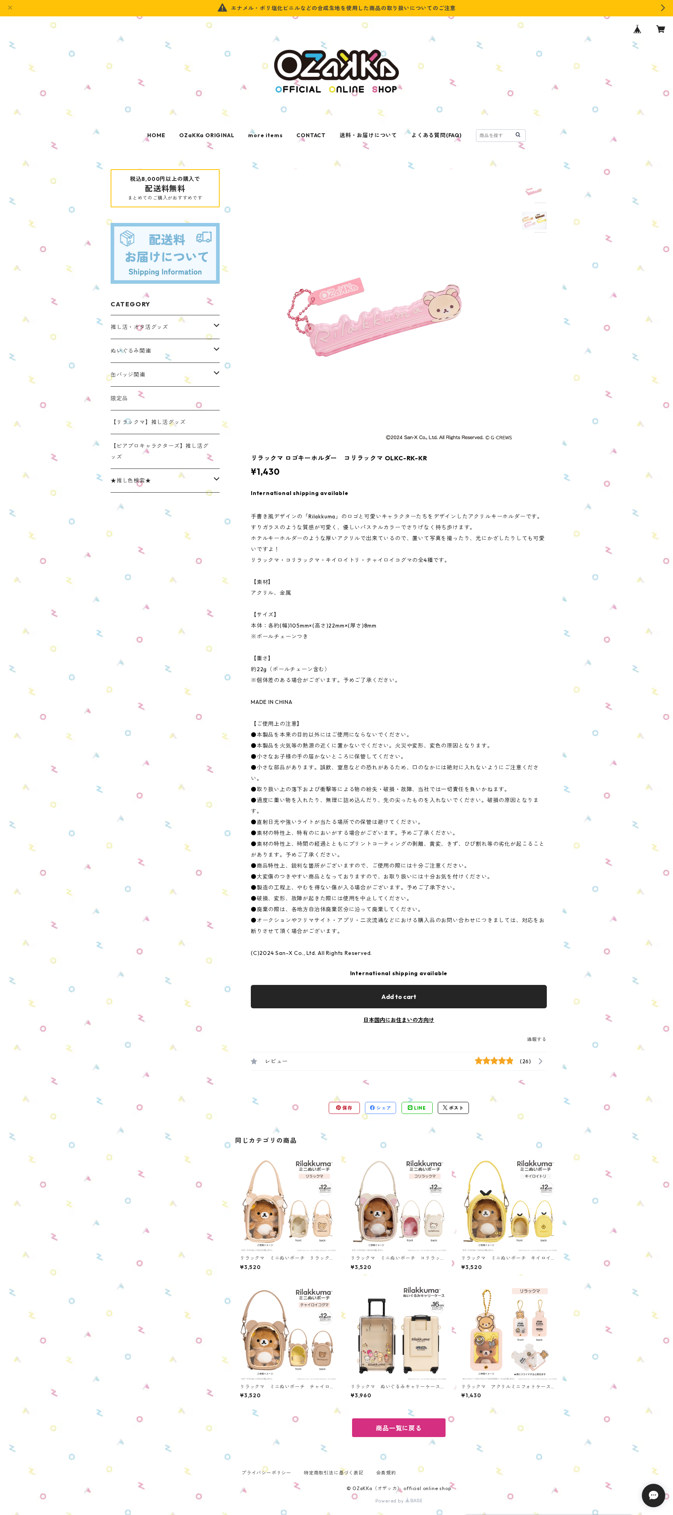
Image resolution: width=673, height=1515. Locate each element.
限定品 (119, 398)
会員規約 (386, 1473)
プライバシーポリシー (266, 1473)
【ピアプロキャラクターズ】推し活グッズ (160, 451)
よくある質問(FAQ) (436, 135)
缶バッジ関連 (128, 374)
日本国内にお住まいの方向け (398, 1020)
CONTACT (311, 135)
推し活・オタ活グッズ (139, 327)
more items (265, 135)
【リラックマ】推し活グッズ (148, 422)
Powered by (390, 1501)
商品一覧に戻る (399, 1428)
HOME (156, 135)
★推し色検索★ (131, 480)
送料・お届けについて (368, 135)
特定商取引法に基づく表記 (334, 1473)
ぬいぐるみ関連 (131, 350)
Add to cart (398, 997)
